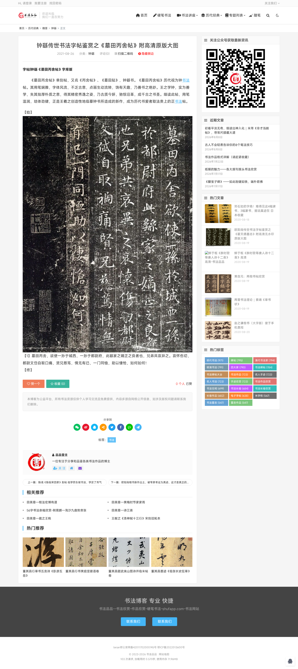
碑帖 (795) (237, 360)
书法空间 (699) (215, 388)
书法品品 (27, 15)
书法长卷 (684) (239, 388)
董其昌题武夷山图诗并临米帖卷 (128, 573)
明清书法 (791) (215, 367)
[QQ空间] (103, 427)
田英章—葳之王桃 (39, 518)
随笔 (257, 15)
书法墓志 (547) (215, 402)
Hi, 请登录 (25, 3)
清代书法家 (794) (265, 360)
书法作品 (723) (239, 374)
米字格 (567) (262, 395)
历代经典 (213, 15)
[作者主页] (71, 468)
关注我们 (271, 3)
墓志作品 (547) (239, 402)
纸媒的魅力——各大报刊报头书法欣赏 (231, 169)
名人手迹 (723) (263, 374)
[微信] (77, 427)
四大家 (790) (238, 367)
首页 (143, 15)
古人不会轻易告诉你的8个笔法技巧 (229, 145)
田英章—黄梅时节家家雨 (128, 502)
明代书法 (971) (215, 360)
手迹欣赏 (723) (239, 381)
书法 (186, 80)
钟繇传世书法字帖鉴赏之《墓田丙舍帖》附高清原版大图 (107, 45)
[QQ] (94, 427)
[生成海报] (138, 427)
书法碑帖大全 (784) (214, 375)
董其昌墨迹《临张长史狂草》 (171, 571)
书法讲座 (188, 15)
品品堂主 (61, 455)
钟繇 (54, 28)
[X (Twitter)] (111, 427)
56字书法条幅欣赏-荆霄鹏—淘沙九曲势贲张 (56, 510)
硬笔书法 (164, 15)
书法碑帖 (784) (263, 367)
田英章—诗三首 (122, 510)
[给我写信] (80, 468)
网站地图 (164, 654)
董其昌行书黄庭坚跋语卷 (82, 571)
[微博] (85, 427)
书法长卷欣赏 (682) (263, 389)
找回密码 (55, 3)
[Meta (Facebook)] (120, 427)
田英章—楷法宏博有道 (42, 502)
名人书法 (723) (215, 381)
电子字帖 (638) (239, 395)
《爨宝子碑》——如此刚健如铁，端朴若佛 (234, 182)
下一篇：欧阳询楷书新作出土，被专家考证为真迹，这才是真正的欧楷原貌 (151, 482)
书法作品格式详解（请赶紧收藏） (228, 157)
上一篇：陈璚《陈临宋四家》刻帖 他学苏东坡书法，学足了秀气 (65, 482)
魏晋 (45, 28)
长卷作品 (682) (215, 395)
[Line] (129, 427)
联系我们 (133, 621)
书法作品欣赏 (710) (263, 382)
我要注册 (40, 3)
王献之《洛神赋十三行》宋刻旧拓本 (135, 518)
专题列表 (236, 15)
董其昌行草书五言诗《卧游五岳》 (42, 573)
